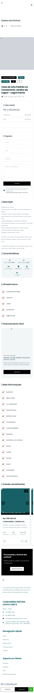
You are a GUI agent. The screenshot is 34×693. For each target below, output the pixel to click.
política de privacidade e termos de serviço (17, 192)
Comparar (5, 667)
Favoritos (4, 663)
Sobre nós (5, 640)
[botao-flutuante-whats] (31, 689)
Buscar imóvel (6, 643)
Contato (4, 651)
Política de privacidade (8, 674)
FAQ (3, 670)
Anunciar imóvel (6, 647)
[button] (3, 503)
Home (5, 26)
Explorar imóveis (17, 569)
